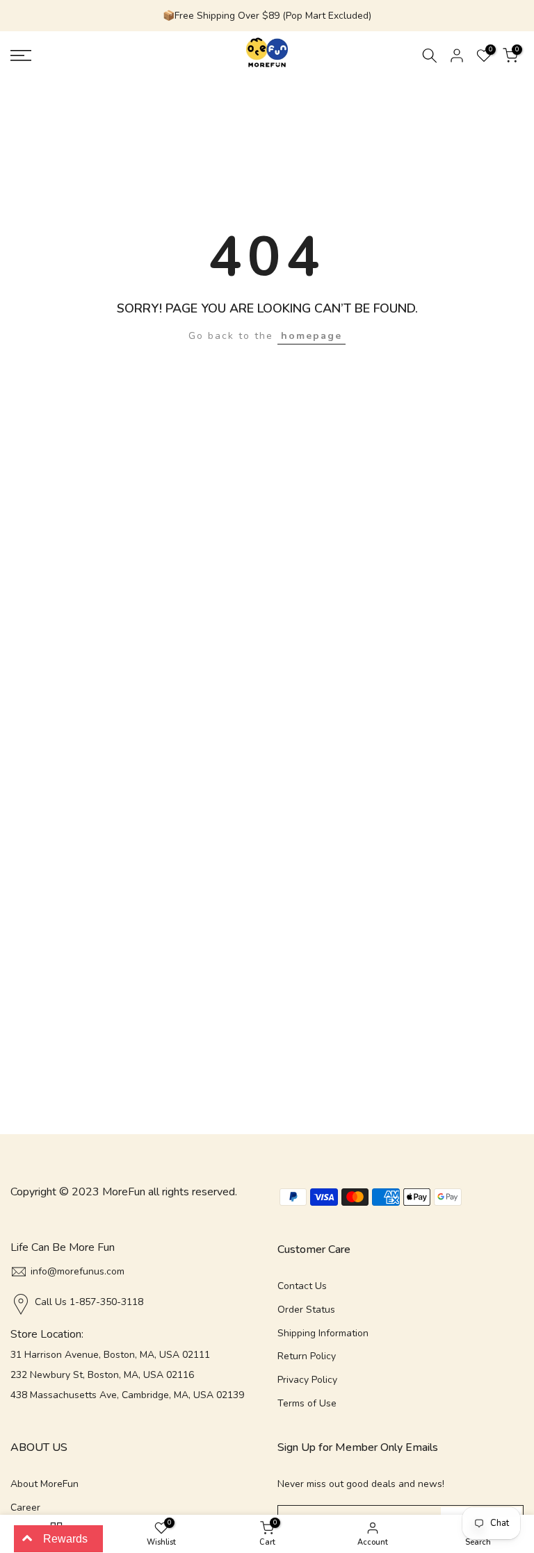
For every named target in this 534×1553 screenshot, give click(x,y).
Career (25, 1507)
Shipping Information (323, 1333)
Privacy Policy (307, 1379)
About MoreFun (44, 1483)
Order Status (306, 1309)
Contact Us (302, 1286)
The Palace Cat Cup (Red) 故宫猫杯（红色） (153, 1544)
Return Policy (306, 1356)
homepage (311, 335)
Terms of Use (307, 1403)
